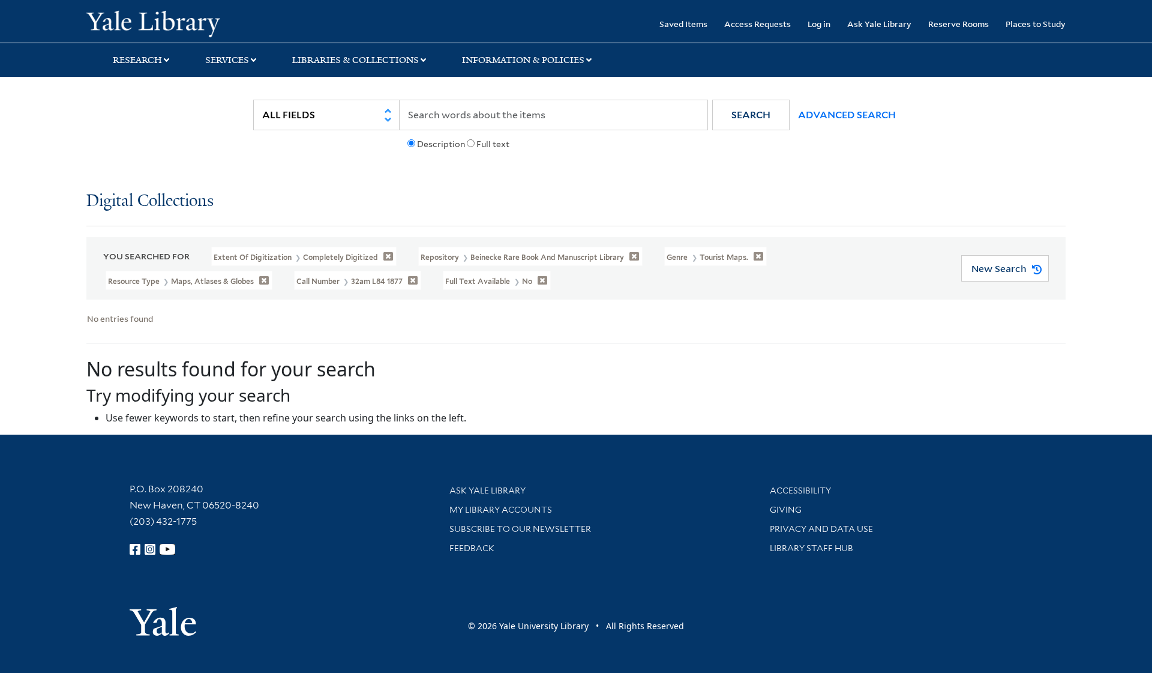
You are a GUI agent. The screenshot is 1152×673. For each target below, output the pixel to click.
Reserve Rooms (958, 23)
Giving (786, 510)
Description (441, 144)
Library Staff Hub (811, 548)
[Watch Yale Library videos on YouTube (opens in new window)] (167, 549)
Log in (819, 23)
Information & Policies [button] (523, 60)
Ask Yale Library (879, 23)
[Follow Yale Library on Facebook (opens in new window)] (135, 549)
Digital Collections (150, 201)
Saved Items (683, 23)
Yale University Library (159, 23)
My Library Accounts (500, 510)
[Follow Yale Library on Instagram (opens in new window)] (150, 549)
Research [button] (137, 60)
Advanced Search (847, 115)
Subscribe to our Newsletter (520, 529)
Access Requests (757, 23)
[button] (751, 115)
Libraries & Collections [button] (355, 60)
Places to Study (1036, 23)
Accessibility (800, 490)
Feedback (471, 548)
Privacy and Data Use (821, 529)
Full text (492, 144)
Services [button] (227, 60)
